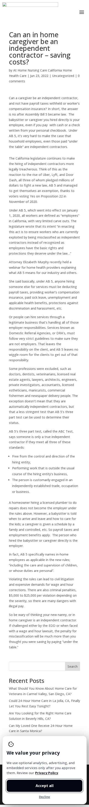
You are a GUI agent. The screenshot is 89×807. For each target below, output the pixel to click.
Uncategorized (63, 76)
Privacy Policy (46, 772)
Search (73, 666)
